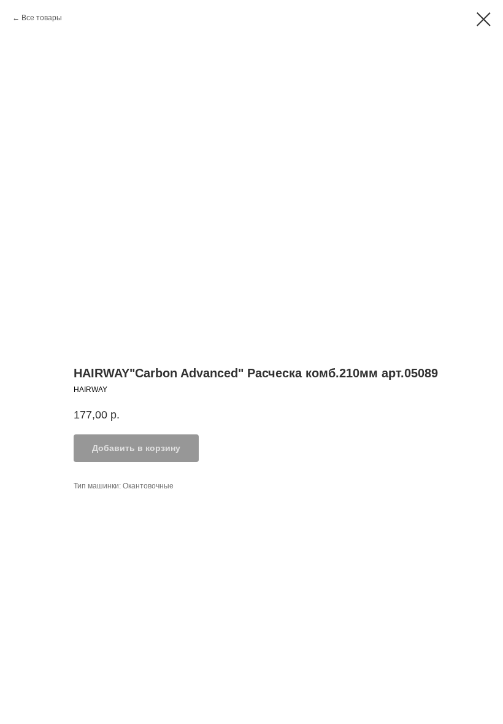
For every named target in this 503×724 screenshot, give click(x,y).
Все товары (41, 17)
